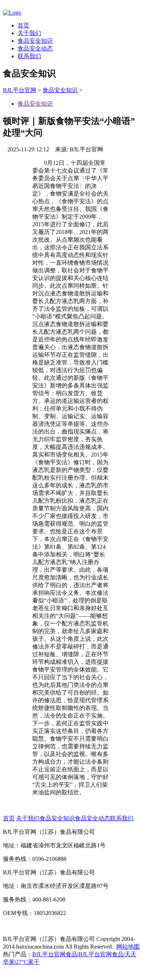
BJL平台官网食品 (54, 954)
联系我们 (29, 56)
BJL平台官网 (19, 90)
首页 (23, 25)
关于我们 (29, 33)
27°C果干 (28, 962)
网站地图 (128, 946)
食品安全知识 (35, 41)
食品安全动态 (35, 48)
